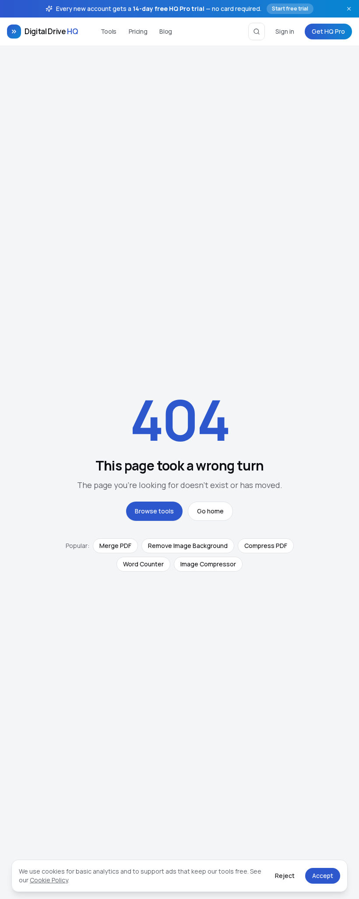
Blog (165, 31)
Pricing (138, 31)
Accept (322, 875)
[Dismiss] (349, 9)
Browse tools (154, 511)
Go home (210, 511)
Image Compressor (208, 564)
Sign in (284, 31)
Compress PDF (265, 545)
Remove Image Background (188, 545)
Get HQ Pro (328, 31)
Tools (108, 31)
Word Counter (143, 564)
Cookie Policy (49, 880)
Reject (285, 875)
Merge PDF (115, 545)
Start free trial (290, 8)
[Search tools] (256, 31)
